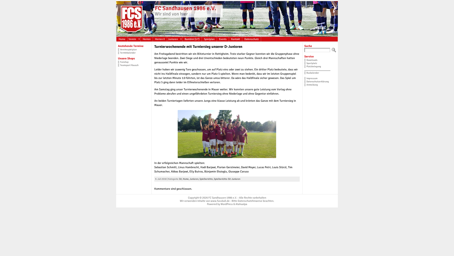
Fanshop (124, 62)
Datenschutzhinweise (250, 200)
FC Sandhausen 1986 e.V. (185, 8)
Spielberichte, (207, 179)
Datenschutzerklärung (317, 81)
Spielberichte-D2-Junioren (227, 179)
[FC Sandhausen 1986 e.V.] (227, 19)
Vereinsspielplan (128, 49)
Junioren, (195, 179)
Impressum (311, 78)
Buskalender (312, 72)
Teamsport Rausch (129, 65)
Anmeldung (312, 84)
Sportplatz (311, 63)
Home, (186, 179)
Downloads (311, 60)
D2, (181, 179)
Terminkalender (128, 52)
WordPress (227, 204)
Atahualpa (241, 204)
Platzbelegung (313, 66)
